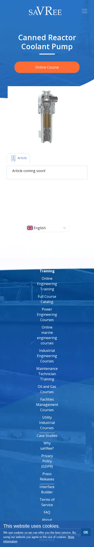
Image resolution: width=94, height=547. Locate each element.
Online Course (47, 67)
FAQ (47, 512)
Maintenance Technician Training (47, 374)
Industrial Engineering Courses (47, 355)
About (47, 519)
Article (22, 158)
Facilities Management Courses (47, 404)
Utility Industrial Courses (47, 422)
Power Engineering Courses (47, 314)
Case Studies (47, 435)
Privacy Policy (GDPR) (47, 461)
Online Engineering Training (47, 283)
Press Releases (47, 476)
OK (86, 532)
